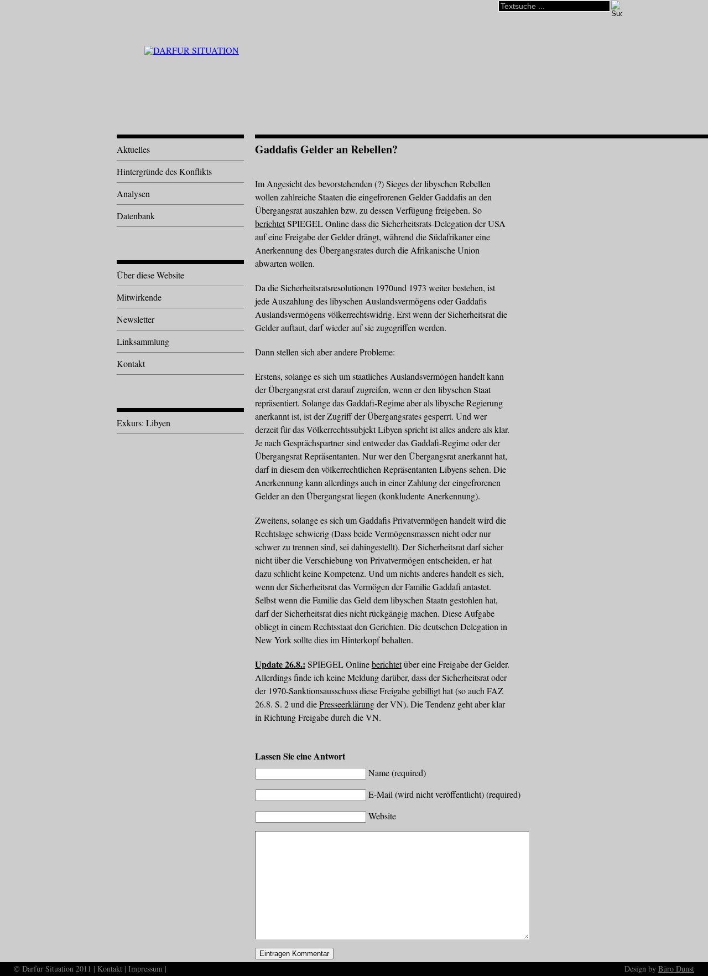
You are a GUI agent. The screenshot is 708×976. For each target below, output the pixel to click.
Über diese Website (150, 275)
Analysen (133, 193)
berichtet (270, 223)
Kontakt (131, 363)
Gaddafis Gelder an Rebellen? (326, 149)
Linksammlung (143, 341)
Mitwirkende (139, 297)
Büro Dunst (676, 968)
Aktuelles (133, 149)
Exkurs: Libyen (143, 422)
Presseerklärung (346, 704)
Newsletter (135, 319)
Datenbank (136, 215)
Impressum (145, 968)
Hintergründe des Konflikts (164, 171)
